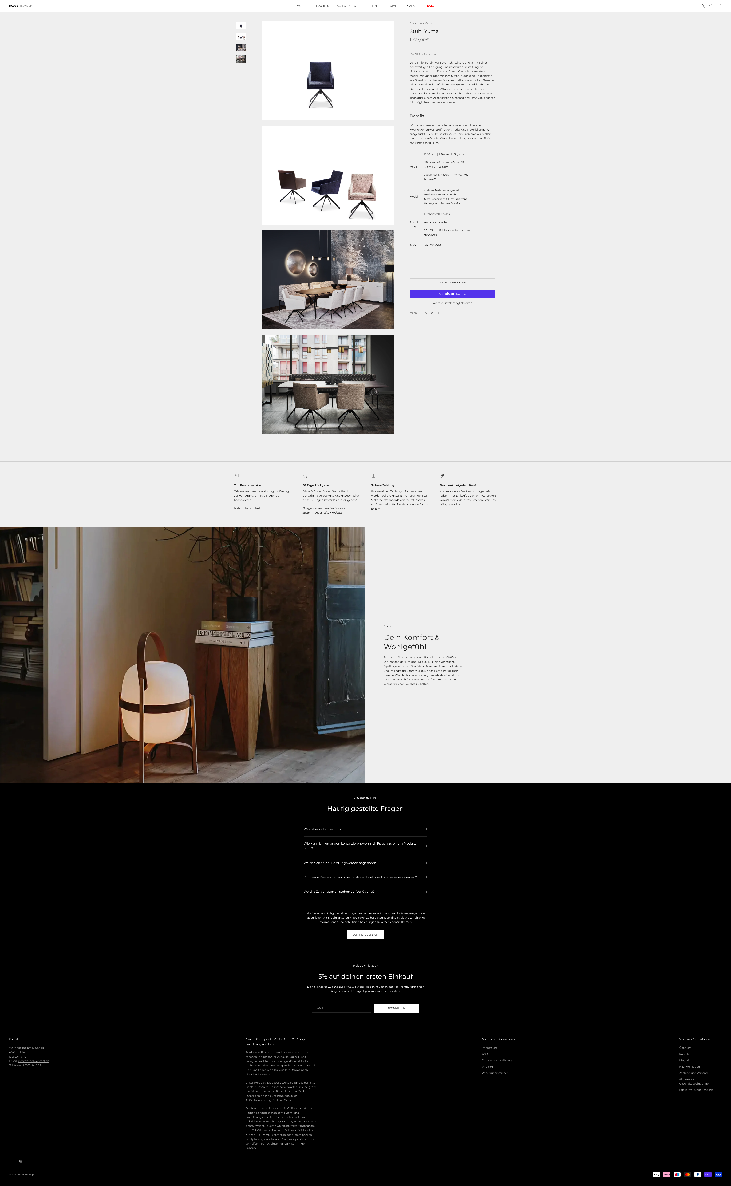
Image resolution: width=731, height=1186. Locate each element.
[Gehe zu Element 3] (241, 48)
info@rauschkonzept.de (33, 1061)
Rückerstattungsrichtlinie (696, 1090)
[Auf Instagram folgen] (21, 1161)
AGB (485, 1054)
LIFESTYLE (391, 6)
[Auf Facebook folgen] (11, 1161)
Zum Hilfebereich (365, 934)
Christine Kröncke (421, 23)
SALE (430, 6)
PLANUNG (413, 6)
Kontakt (255, 508)
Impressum (489, 1048)
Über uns (685, 1048)
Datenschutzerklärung (497, 1060)
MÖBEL (302, 6)
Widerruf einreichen (495, 1073)
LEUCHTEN (321, 6)
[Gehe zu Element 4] (241, 59)
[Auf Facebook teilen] (421, 313)
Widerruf (488, 1066)
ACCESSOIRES (346, 6)
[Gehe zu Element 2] (241, 36)
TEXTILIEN (370, 6)
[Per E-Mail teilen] (437, 313)
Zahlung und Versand (693, 1073)
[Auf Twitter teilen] (426, 313)
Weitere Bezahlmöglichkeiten (452, 303)
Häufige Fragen (689, 1066)
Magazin (684, 1060)
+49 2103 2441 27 (30, 1065)
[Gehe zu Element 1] (241, 25)
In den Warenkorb (452, 282)
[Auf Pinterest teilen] (431, 313)
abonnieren (396, 1008)
